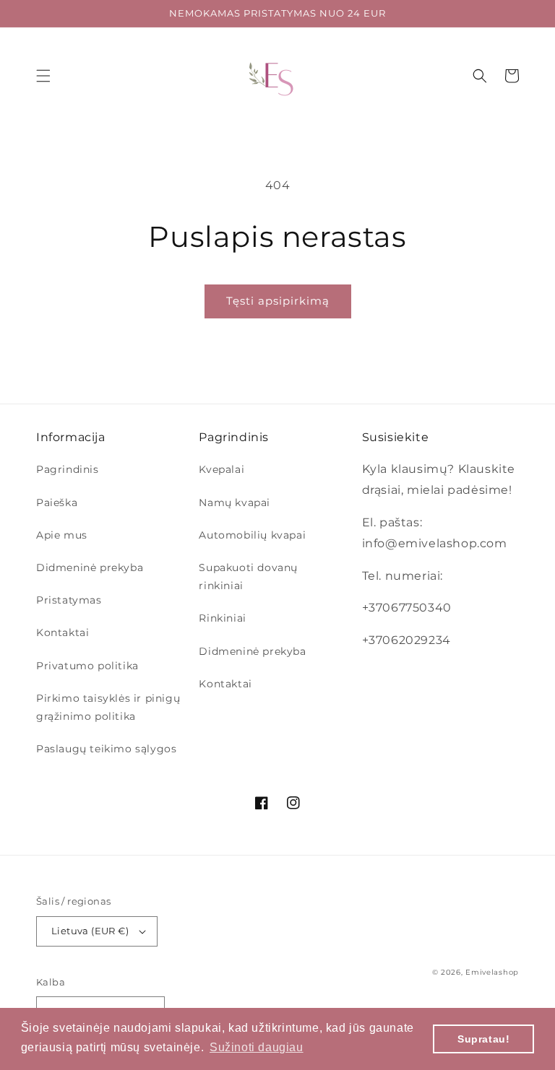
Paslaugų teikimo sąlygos (106, 748)
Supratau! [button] (483, 1039)
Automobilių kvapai (252, 535)
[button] (43, 76)
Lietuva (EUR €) (90, 930)
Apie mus (61, 535)
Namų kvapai (234, 502)
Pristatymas (69, 599)
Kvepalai (221, 469)
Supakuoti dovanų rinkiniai (248, 576)
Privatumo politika (87, 665)
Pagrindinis (67, 469)
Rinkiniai (222, 618)
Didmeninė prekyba (89, 567)
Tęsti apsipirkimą (278, 301)
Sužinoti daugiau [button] (257, 1047)
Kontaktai (62, 632)
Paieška (56, 502)
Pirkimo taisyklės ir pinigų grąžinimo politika (108, 707)
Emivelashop (492, 972)
